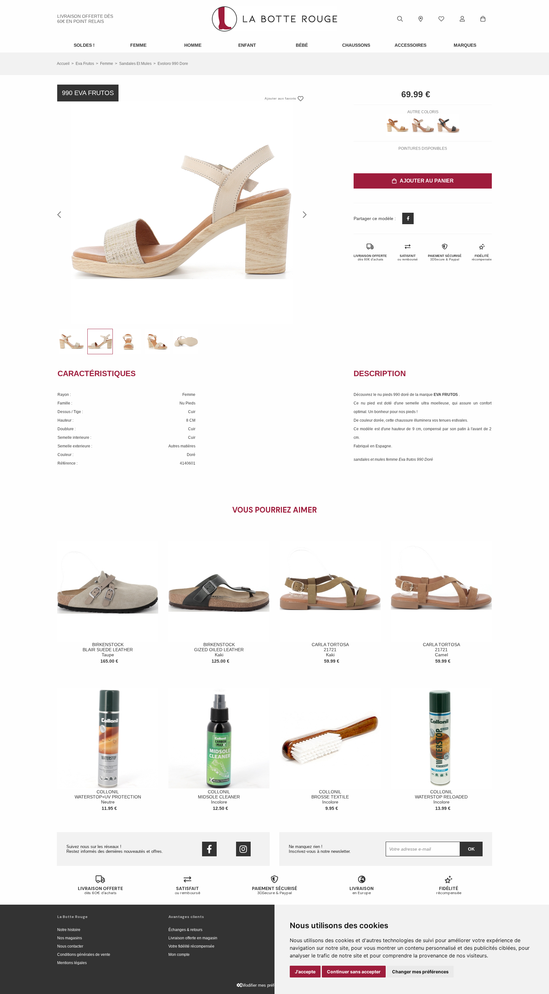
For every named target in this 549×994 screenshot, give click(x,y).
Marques (465, 45)
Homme (192, 45)
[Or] (423, 125)
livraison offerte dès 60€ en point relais (85, 19)
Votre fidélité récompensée (191, 946)
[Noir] (448, 125)
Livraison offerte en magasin (192, 938)
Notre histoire (68, 930)
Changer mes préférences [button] (420, 971)
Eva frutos (85, 63)
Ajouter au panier (427, 180)
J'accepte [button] (305, 971)
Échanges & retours (185, 930)
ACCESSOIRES (410, 45)
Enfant (247, 45)
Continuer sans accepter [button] (354, 971)
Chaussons (356, 45)
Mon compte (179, 954)
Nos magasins (69, 938)
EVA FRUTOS (446, 394)
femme (106, 63)
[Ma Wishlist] (441, 19)
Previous (61, 214)
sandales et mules (135, 63)
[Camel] (397, 125)
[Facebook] (209, 849)
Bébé (302, 45)
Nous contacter (70, 946)
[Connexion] (462, 19)
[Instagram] (243, 849)
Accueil (63, 63)
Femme (138, 45)
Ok (471, 849)
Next (303, 214)
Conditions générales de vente (83, 954)
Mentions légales (72, 963)
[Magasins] (420, 19)
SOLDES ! (84, 45)
